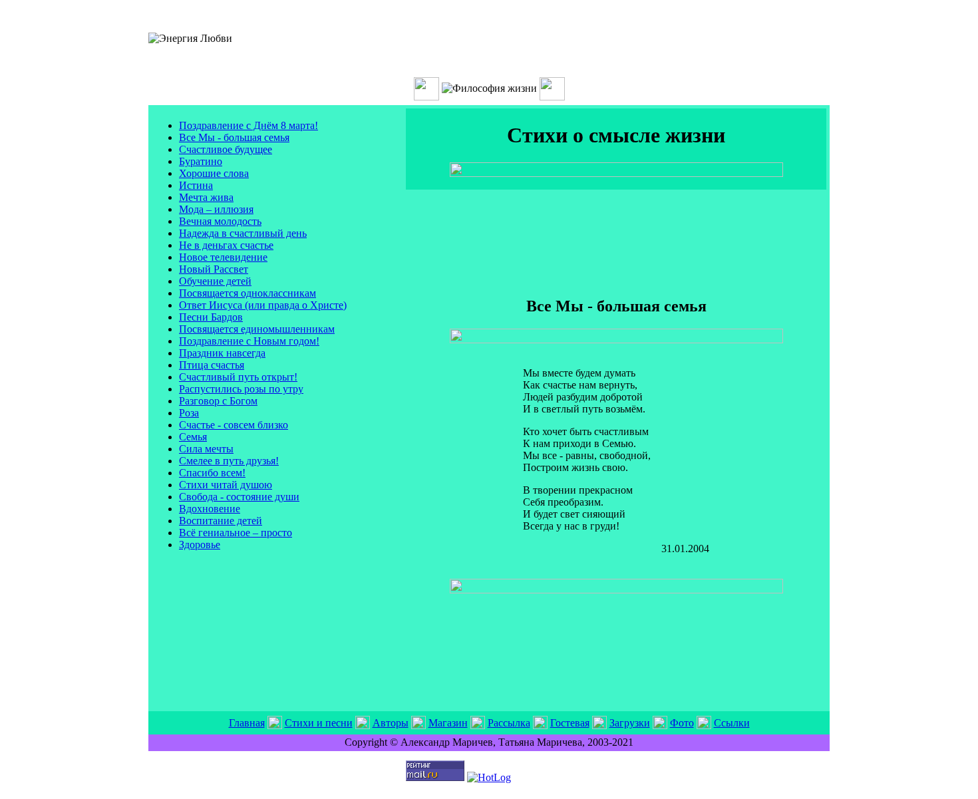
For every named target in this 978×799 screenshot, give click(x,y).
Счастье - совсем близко (233, 424)
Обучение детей (215, 281)
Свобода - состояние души (239, 496)
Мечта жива (206, 197)
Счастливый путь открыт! (238, 377)
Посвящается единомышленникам (257, 329)
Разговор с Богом (218, 400)
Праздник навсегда (222, 353)
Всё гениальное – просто (235, 532)
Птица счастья (211, 365)
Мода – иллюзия (216, 209)
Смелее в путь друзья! (229, 460)
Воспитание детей (220, 520)
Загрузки (629, 722)
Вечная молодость (220, 221)
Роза (189, 412)
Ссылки (732, 722)
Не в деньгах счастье (226, 245)
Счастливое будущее (225, 149)
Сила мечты (206, 448)
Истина (196, 185)
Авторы (390, 722)
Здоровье (199, 544)
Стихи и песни (319, 722)
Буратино (200, 161)
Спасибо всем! (212, 472)
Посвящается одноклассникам (247, 293)
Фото (682, 722)
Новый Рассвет (213, 269)
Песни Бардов (211, 317)
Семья (193, 436)
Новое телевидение (223, 257)
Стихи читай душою (225, 484)
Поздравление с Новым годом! (249, 341)
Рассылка (509, 722)
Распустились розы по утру (241, 389)
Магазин (448, 722)
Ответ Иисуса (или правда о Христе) (263, 305)
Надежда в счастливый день (243, 233)
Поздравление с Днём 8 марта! (248, 125)
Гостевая (569, 722)
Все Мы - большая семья (234, 137)
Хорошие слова (214, 173)
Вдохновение (209, 508)
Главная (247, 722)
